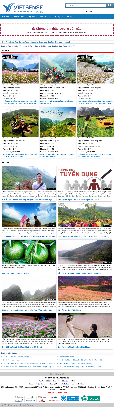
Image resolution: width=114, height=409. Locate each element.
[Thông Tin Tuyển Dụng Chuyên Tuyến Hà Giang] (85, 178)
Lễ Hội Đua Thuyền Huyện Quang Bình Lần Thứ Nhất (80, 273)
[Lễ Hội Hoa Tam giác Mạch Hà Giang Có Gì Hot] (29, 325)
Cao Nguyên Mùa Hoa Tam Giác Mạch (74, 347)
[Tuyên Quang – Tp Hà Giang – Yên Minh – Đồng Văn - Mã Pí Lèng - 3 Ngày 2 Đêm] (95, 122)
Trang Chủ (28, 7)
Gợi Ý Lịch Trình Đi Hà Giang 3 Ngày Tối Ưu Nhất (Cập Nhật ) (83, 236)
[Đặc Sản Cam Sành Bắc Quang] (29, 252)
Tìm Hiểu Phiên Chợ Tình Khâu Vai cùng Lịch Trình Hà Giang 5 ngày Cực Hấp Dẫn (32, 366)
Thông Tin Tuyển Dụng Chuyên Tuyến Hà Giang (78, 200)
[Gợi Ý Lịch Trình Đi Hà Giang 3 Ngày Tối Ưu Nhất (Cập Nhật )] (85, 215)
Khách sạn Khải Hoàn (66, 356)
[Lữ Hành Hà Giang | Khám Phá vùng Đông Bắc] (2, 42)
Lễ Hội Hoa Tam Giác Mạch (69, 310)
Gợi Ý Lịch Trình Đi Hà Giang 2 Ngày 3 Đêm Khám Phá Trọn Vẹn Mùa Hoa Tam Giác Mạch (35, 363)
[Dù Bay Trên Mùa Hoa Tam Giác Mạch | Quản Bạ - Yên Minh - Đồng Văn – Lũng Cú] (20, 122)
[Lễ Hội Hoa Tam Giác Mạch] (85, 288)
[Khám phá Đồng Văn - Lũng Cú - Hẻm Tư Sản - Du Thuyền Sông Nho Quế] (58, 122)
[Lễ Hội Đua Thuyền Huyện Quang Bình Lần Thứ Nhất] (85, 252)
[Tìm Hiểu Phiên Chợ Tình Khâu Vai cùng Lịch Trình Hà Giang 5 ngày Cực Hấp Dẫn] (29, 215)
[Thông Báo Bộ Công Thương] (70, 402)
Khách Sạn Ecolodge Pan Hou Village (16, 356)
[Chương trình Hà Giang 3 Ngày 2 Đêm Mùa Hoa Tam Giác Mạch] (58, 68)
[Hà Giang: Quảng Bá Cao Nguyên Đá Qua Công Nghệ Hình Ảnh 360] (29, 288)
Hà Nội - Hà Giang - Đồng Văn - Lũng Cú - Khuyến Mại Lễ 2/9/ (80, 360)
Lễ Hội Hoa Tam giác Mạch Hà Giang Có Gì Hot (22, 347)
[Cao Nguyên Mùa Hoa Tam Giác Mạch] (85, 325)
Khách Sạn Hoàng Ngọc (11, 360)
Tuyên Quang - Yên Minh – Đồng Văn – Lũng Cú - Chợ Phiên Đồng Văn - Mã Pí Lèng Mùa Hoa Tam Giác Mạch (20, 103)
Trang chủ (47, 32)
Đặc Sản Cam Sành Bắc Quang (15, 273)
